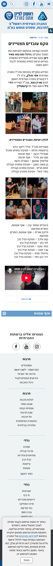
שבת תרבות (26, 412)
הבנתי (27, 560)
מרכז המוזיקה (26, 504)
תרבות (26, 359)
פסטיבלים (26, 365)
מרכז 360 (26, 512)
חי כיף (26, 495)
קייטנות (26, 464)
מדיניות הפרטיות (28, 536)
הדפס (24, 299)
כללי (27, 440)
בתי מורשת (26, 508)
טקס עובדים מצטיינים (28, 44)
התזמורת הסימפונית (26, 421)
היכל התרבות (26, 382)
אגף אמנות (42, 313)
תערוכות (26, 491)
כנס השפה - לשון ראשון (26, 370)
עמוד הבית (43, 37)
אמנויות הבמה (26, 408)
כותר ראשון (27, 474)
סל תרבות (26, 417)
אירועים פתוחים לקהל (26, 378)
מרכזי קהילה (26, 451)
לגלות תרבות (26, 400)
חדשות (33, 37)
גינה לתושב (26, 516)
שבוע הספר (27, 404)
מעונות (26, 468)
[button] (49, 4)
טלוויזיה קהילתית (26, 425)
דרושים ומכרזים (26, 499)
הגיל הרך (26, 460)
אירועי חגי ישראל (26, 374)
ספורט (26, 447)
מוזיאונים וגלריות (26, 455)
